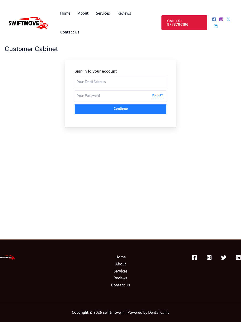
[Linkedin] (215, 26)
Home (65, 13)
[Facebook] (214, 19)
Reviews (124, 13)
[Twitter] (223, 257)
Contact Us (69, 32)
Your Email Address (89, 78)
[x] (228, 19)
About (83, 13)
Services (103, 13)
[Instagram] (221, 19)
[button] (184, 22)
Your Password (86, 92)
